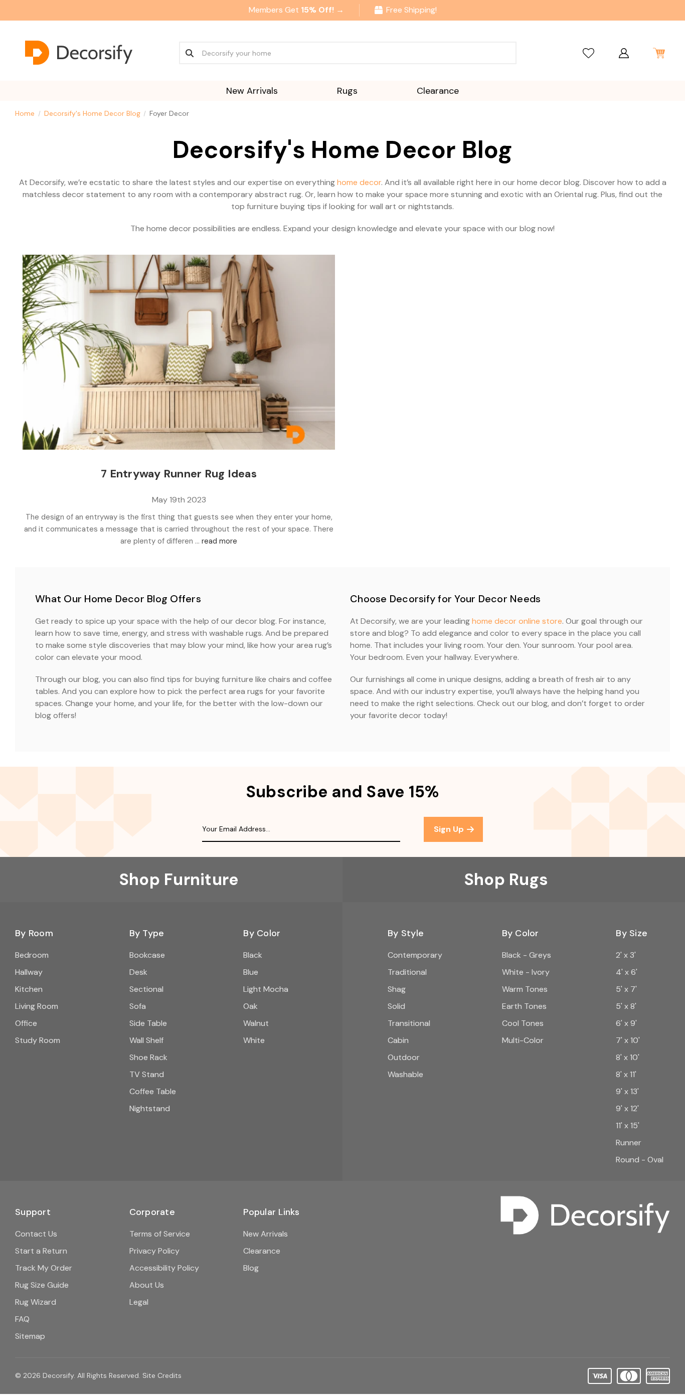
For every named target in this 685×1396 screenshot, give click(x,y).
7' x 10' (628, 1040)
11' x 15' (627, 1125)
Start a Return (41, 1251)
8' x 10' (627, 1057)
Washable (405, 1074)
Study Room (37, 1040)
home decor (359, 182)
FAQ (22, 1319)
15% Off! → (322, 10)
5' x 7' (626, 989)
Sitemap (30, 1336)
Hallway (29, 972)
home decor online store (517, 621)
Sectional (146, 989)
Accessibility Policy (164, 1268)
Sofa (137, 1006)
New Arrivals (252, 91)
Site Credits (162, 1375)
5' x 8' (626, 1006)
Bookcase (147, 955)
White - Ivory (526, 972)
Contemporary (415, 955)
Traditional (407, 972)
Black (252, 955)
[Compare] (588, 53)
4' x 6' (626, 972)
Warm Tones (525, 989)
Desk (138, 972)
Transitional (409, 1023)
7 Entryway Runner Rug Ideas (179, 473)
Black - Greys (526, 955)
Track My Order (43, 1268)
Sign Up (450, 829)
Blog (251, 1268)
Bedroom (32, 955)
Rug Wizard (35, 1302)
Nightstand (149, 1108)
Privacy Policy (154, 1251)
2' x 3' (626, 955)
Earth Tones (524, 1006)
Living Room (36, 1006)
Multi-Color (523, 1040)
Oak (250, 1006)
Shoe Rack (148, 1057)
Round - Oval (639, 1159)
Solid (396, 1006)
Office (26, 1023)
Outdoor (404, 1057)
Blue (250, 972)
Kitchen (29, 989)
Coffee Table (152, 1091)
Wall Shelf (146, 1040)
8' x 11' (626, 1074)
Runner (628, 1142)
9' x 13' (627, 1091)
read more (219, 541)
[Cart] (658, 53)
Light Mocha (265, 989)
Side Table (148, 1023)
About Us (146, 1285)
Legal (138, 1302)
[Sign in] (623, 53)
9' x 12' (627, 1108)
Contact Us (36, 1234)
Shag (397, 989)
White (254, 1040)
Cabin (398, 1040)
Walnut (256, 1023)
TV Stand (146, 1074)
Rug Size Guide (42, 1285)
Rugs (347, 91)
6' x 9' (626, 1023)
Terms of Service (159, 1234)
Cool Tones (523, 1023)
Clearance (438, 91)
